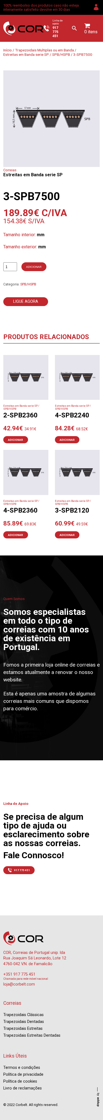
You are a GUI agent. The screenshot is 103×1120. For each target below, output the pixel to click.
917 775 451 (22, 870)
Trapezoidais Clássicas (23, 1014)
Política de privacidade (23, 1074)
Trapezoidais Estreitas (23, 1028)
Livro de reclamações (22, 1088)
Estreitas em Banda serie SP (26, 54)
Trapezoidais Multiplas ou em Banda (44, 50)
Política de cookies (20, 1081)
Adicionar (33, 266)
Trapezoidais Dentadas (23, 1021)
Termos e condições (21, 1067)
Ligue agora (25, 301)
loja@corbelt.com (19, 984)
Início (7, 50)
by (98, 1100)
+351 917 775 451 (19, 974)
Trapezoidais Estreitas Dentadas (31, 1035)
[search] (74, 28)
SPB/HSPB (61, 54)
